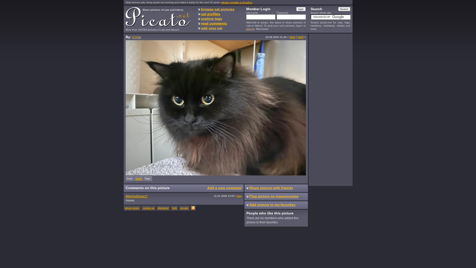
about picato (132, 207)
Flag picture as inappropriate (273, 196)
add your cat (211, 28)
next (300, 37)
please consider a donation (236, 2)
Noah (139, 178)
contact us (148, 207)
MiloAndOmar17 (137, 196)
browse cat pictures (218, 9)
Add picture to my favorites (272, 205)
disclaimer (163, 207)
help (174, 207)
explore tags (211, 19)
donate (184, 207)
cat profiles (210, 14)
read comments (214, 23)
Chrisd (136, 37)
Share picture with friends (271, 188)
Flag (239, 196)
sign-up (250, 29)
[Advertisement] (330, 109)
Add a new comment (224, 188)
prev (293, 37)
